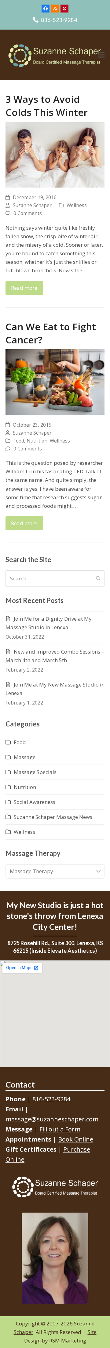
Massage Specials (35, 772)
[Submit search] (98, 578)
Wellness (77, 205)
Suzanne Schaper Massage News (53, 816)
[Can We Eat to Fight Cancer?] (55, 381)
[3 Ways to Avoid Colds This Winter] (55, 154)
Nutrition (37, 440)
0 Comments (27, 213)
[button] (101, 54)
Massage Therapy (31, 871)
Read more (24, 287)
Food (18, 440)
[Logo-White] (55, 1187)
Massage (24, 757)
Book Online (75, 1139)
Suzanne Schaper (32, 205)
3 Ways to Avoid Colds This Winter (47, 105)
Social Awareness (34, 801)
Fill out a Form (59, 1129)
